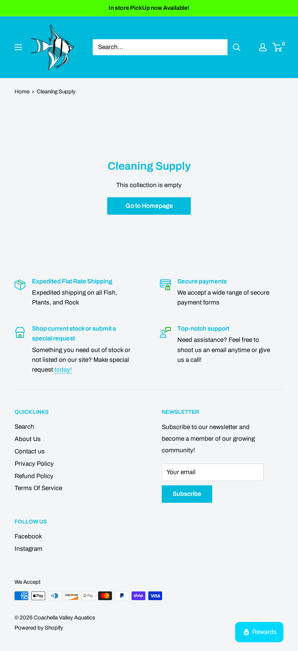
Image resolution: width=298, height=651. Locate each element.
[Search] (236, 47)
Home (22, 91)
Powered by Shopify (39, 628)
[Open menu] (18, 47)
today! (63, 369)
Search (24, 426)
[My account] (262, 47)
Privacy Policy (34, 463)
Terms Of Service (38, 488)
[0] (277, 47)
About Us (28, 439)
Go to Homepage (149, 205)
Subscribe (187, 493)
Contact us (30, 451)
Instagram (29, 548)
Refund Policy (34, 476)
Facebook (28, 536)
